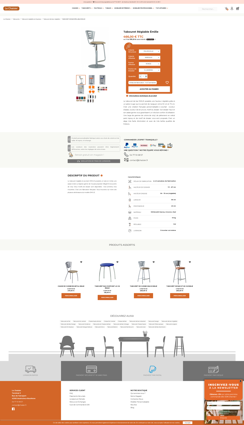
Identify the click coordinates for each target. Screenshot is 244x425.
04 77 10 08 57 (17, 402)
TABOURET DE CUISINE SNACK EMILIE (143, 286)
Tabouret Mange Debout (84, 327)
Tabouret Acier (141, 327)
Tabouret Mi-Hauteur (67, 327)
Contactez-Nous (137, 399)
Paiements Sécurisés (77, 396)
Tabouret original (171, 324)
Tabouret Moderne (84, 324)
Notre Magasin (136, 396)
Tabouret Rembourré (127, 327)
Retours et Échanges (78, 402)
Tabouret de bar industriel (137, 321)
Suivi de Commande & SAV (80, 405)
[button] (94, 155)
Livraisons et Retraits (77, 399)
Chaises (75, 8)
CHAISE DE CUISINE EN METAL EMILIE (71, 286)
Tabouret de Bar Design (68, 324)
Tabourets (86, 8)
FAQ (71, 393)
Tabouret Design (153, 321)
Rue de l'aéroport (19, 396)
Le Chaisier (16, 390)
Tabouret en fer (65, 321)
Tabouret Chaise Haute (139, 324)
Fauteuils (98, 8)
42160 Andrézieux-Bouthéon (23, 398)
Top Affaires (161, 8)
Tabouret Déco (99, 327)
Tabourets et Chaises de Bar (102, 324)
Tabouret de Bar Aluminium (156, 327)
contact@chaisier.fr (19, 405)
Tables (108, 8)
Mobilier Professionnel (142, 8)
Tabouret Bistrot (112, 327)
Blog (132, 408)
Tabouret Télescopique (156, 324)
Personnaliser (71, 296)
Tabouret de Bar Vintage (121, 324)
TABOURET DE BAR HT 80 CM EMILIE (179, 286)
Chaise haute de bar (95, 321)
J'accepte (187, 422)
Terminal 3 (16, 393)
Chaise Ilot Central (109, 321)
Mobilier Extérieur (122, 8)
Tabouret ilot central (79, 321)
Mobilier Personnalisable (140, 402)
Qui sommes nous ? (138, 393)
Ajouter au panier (149, 89)
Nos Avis (134, 405)
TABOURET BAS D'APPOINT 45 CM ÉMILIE (107, 287)
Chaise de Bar (122, 321)
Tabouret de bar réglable (169, 321)
